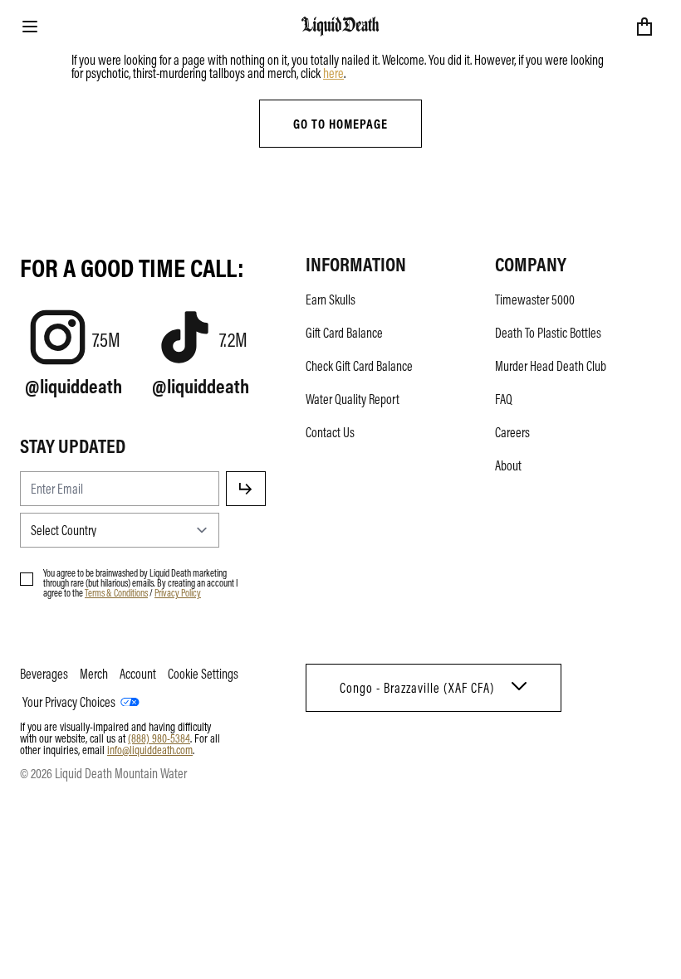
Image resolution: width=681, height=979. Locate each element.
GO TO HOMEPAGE (340, 123)
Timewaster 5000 (535, 299)
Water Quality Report (352, 399)
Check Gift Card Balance (359, 366)
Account (138, 673)
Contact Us (330, 432)
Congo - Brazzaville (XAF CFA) (417, 687)
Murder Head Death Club (550, 366)
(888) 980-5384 (159, 737)
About (508, 465)
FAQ (503, 399)
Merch (94, 673)
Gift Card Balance (344, 332)
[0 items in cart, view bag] (644, 27)
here (333, 73)
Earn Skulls (330, 299)
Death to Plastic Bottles (548, 332)
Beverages (44, 673)
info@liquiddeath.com (150, 749)
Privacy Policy (177, 592)
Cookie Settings (203, 673)
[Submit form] (246, 488)
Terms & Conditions (116, 592)
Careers (512, 432)
